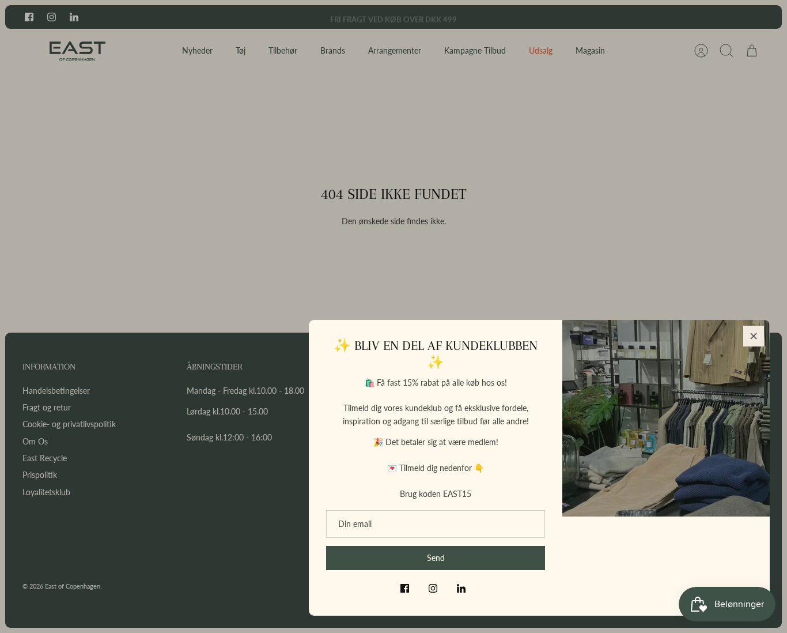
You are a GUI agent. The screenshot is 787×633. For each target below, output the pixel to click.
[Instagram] (433, 588)
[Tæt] (753, 336)
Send (436, 558)
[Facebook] (405, 588)
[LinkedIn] (461, 588)
